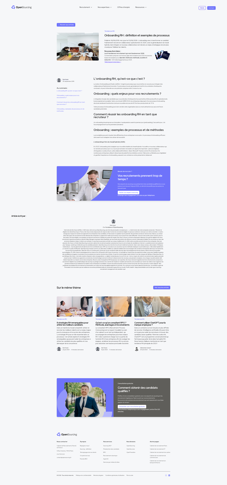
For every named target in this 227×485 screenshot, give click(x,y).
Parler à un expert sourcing (128, 192)
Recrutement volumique (110, 455)
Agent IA (105, 459)
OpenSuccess (131, 449)
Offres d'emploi (123, 7)
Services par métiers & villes (111, 462)
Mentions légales (98, 475)
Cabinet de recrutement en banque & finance (158, 461)
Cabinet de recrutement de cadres (160, 452)
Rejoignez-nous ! (84, 446)
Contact (211, 8)
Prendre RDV (83, 459)
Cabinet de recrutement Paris (158, 446)
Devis (202, 8)
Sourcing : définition (85, 449)
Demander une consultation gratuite (132, 407)
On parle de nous (85, 455)
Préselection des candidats (111, 449)
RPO (104, 452)
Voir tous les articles (162, 287)
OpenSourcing (131, 446)
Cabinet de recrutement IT (157, 449)
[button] (86, 7)
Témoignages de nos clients (88, 452)
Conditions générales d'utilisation (114, 475)
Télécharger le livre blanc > (112, 62)
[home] (21, 7)
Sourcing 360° (107, 446)
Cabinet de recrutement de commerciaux (158, 456)
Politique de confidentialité (83, 475)
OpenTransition (131, 452)
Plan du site (130, 475)
